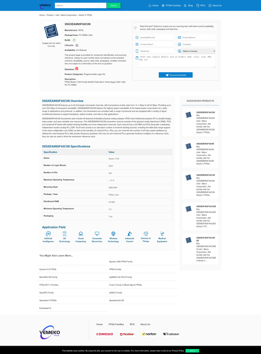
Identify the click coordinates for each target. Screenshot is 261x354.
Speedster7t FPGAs (48, 300)
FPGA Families (173, 5)
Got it (192, 351)
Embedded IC (45, 308)
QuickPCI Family (46, 292)
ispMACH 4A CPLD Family (120, 277)
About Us (217, 5)
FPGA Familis (115, 269)
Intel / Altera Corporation (66, 15)
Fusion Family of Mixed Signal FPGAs (125, 284)
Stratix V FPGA (85, 15)
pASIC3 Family (115, 292)
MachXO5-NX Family (48, 277)
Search (114, 5)
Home (155, 5)
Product (50, 15)
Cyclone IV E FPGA (47, 269)
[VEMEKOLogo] (45, 8)
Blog (190, 5)
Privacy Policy (177, 350)
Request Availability (177, 75)
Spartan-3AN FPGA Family (120, 261)
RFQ (202, 5)
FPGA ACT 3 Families (48, 284)
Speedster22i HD (116, 300)
